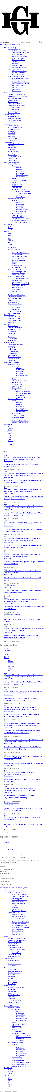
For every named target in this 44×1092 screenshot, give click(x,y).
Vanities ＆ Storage (14, 49)
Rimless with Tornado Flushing (17, 96)
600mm (10, 670)
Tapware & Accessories (11, 162)
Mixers (14, 178)
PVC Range (15, 63)
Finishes (14, 200)
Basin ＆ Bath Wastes (23, 191)
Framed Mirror (16, 91)
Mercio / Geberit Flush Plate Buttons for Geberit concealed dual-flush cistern (21, 637)
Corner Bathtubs (13, 125)
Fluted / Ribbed (17, 54)
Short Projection (13, 102)
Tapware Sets (16, 188)
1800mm (11, 663)
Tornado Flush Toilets (14, 98)
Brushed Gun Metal (22, 175)
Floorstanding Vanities (19, 67)
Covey (10, 235)
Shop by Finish (16, 166)
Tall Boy (14, 62)
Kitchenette (11, 146)
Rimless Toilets (12, 100)
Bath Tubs (7, 124)
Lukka (10, 244)
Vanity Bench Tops (18, 74)
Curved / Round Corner (19, 56)
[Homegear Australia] (20, 40)
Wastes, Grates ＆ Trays (23, 193)
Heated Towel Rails (18, 217)
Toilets (6, 93)
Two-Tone (11, 136)
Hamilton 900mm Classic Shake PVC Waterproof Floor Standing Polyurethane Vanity (23, 498)
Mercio (10, 237)
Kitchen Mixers (16, 182)
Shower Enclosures (14, 116)
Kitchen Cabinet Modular (16, 144)
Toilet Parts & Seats (14, 113)
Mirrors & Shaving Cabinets (16, 76)
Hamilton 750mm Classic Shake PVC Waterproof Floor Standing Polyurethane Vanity (23, 514)
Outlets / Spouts (17, 186)
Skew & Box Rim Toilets (15, 104)
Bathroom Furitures (10, 47)
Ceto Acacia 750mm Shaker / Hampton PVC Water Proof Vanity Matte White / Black (22, 748)
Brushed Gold (20, 171)
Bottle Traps (20, 195)
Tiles (9, 226)
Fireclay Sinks (12, 153)
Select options (8, 461)
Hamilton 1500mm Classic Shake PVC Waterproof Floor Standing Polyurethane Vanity (23, 482)
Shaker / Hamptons (18, 58)
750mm (10, 661)
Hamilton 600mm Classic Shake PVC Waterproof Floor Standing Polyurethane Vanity (23, 530)
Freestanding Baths (14, 129)
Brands (6, 231)
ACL (9, 239)
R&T (9, 242)
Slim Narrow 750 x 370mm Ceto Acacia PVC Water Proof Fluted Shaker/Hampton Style (22, 732)
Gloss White (12, 131)
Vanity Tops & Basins (14, 69)
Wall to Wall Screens (14, 118)
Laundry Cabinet (13, 158)
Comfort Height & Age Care (16, 94)
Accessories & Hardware (15, 199)
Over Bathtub (12, 122)
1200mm (11, 666)
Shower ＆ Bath (17, 184)
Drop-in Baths (12, 138)
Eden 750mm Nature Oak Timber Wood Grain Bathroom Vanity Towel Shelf (20, 699)
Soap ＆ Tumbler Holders (20, 222)
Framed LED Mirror (17, 87)
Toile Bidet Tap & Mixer (19, 180)
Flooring (10, 228)
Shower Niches (20, 197)
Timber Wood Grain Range (20, 52)
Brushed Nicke (20, 173)
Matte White (11, 133)
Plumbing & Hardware (19, 189)
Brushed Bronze (21, 177)
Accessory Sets (17, 213)
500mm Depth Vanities (19, 51)
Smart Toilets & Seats (14, 111)
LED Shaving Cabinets (19, 80)
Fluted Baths (12, 140)
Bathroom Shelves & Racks (20, 220)
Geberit (10, 241)
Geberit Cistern (16, 109)
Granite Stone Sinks (14, 151)
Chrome (18, 167)
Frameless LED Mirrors (18, 85)
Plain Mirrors (16, 89)
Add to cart (7, 558)
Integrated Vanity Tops (19, 71)
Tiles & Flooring (8, 224)
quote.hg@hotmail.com (7, 888)
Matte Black (11, 135)
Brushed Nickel (20, 208)
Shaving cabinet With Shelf (20, 78)
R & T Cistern (16, 107)
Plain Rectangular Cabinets (20, 83)
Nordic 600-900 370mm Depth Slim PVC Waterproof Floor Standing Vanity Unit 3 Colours (23, 715)
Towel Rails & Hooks (18, 215)
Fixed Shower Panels (14, 120)
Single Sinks (12, 147)
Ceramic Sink (12, 155)
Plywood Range (17, 65)
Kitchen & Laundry (9, 142)
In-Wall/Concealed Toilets (16, 105)
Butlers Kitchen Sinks (14, 157)
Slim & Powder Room (18, 60)
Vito (9, 233)
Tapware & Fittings (14, 164)
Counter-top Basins (18, 73)
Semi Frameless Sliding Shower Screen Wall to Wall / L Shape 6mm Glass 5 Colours (23, 465)
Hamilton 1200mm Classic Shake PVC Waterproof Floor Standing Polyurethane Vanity (23, 546)
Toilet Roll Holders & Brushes (21, 219)
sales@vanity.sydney (22, 888)
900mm (10, 668)
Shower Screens (9, 115)
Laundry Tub (12, 160)
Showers (11, 849)
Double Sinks (12, 149)
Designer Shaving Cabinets (20, 82)
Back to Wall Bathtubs (15, 127)
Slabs (10, 230)
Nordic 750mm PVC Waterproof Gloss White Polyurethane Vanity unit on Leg (20, 797)
